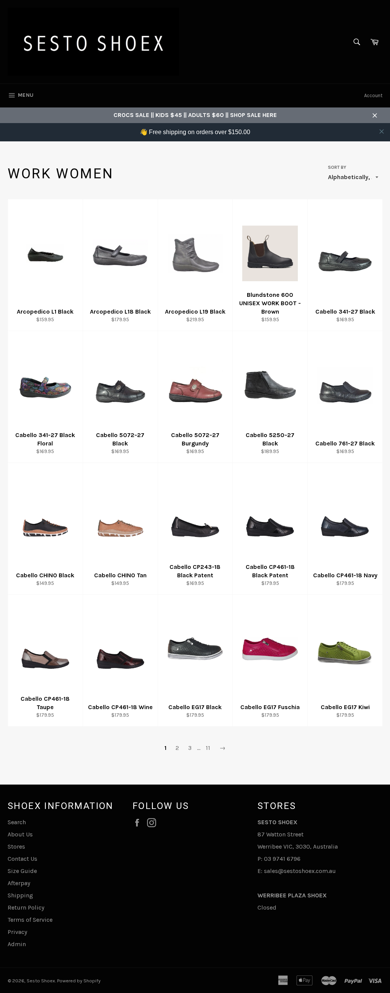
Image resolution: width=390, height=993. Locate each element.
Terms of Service (30, 919)
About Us (20, 834)
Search (17, 822)
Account (373, 95)
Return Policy (26, 907)
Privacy (17, 931)
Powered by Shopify (79, 980)
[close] (381, 131)
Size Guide (22, 870)
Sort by (337, 167)
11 (208, 747)
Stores (16, 846)
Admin (17, 944)
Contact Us (22, 858)
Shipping (20, 895)
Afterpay (19, 883)
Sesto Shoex (41, 980)
